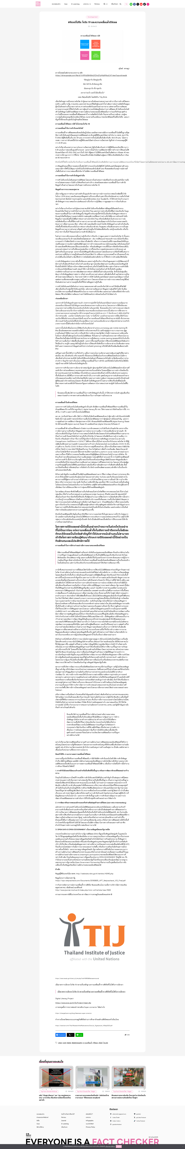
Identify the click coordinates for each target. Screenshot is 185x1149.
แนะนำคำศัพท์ (90, 1124)
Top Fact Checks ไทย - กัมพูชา (86, 1092)
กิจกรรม (97, 4)
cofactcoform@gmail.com (119, 1114)
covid (64, 1043)
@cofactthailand (147, 4)
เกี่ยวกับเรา (114, 4)
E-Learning (75, 4)
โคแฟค (105, 1043)
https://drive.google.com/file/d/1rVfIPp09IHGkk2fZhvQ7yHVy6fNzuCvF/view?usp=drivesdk (91, 75)
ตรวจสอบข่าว (56, 4)
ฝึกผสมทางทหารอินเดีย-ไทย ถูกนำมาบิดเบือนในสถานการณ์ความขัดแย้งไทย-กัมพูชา (129, 1096)
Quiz (65, 4)
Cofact (29, 1135)
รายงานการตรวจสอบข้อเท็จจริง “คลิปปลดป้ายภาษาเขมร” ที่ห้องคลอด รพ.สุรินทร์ (92, 1096)
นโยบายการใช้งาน (110, 1146)
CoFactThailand (144, 4)
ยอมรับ (119, 1146)
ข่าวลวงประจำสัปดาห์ (42, 1117)
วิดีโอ (38, 1120)
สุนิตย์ (100, 1043)
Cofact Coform (141, 4)
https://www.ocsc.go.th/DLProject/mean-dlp (73, 1003)
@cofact (131, 4)
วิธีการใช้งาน (40, 1127)
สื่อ (104, 4)
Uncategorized (93, 17)
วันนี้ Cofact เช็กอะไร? (68, 1114)
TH (126, 4)
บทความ (86, 4)
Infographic (89, 1120)
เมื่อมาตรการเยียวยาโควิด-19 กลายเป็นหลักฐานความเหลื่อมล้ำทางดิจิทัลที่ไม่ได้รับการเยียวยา (91, 991)
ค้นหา (120, 4)
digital (69, 1043)
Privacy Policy (90, 1127)
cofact (60, 1043)
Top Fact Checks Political (49, 1092)
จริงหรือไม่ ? (89, 1114)
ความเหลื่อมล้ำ (87, 1043)
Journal (63, 1120)
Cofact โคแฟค (134, 4)
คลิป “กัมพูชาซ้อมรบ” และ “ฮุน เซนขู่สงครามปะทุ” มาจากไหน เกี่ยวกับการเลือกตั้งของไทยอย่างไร (55, 1097)
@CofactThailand (137, 4)
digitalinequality (77, 1043)
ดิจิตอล (95, 1043)
